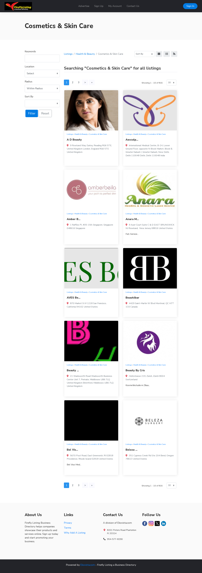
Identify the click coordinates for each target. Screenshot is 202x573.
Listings (68, 54)
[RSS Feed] (174, 54)
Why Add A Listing (74, 532)
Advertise (83, 6)
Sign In (190, 6)
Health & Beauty (85, 54)
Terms (67, 527)
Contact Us (133, 6)
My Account (115, 6)
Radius (28, 81)
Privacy (68, 522)
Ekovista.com (87, 565)
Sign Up (98, 6)
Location (29, 66)
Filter (31, 113)
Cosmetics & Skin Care (98, 134)
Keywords (30, 51)
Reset (45, 113)
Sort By (29, 96)
